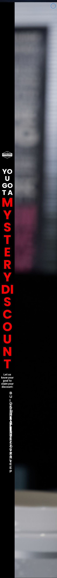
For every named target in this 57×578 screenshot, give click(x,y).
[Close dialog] (53, 5)
